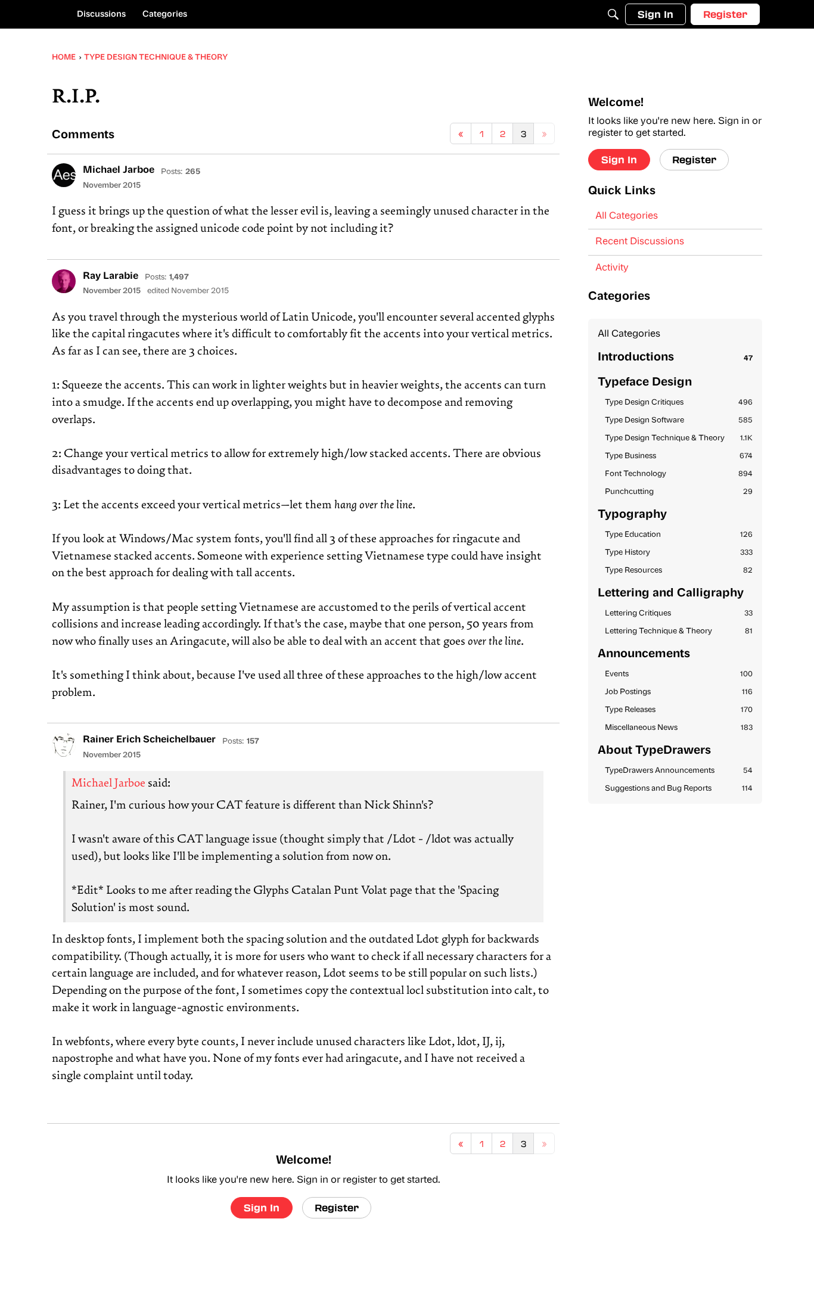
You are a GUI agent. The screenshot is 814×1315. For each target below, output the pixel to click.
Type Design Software (679, 420)
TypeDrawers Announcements (679, 771)
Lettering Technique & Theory (679, 631)
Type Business (679, 456)
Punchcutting (679, 492)
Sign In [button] (261, 1207)
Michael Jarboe (108, 783)
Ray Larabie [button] (110, 276)
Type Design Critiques (679, 402)
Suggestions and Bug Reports (679, 788)
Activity (612, 268)
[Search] (613, 14)
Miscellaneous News (679, 728)
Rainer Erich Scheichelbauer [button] (149, 740)
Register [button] (337, 1207)
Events (679, 674)
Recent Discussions (639, 242)
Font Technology (679, 474)
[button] (64, 175)
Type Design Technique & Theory (679, 438)
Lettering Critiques (679, 613)
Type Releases (679, 710)
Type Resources (679, 570)
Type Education (679, 535)
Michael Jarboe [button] (118, 170)
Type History (679, 553)
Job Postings (679, 692)
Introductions (675, 357)
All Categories (626, 216)
